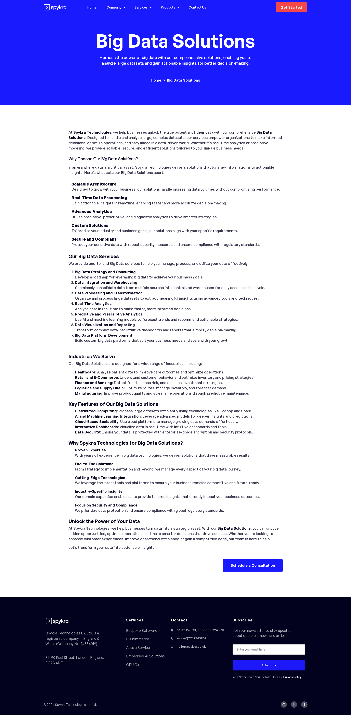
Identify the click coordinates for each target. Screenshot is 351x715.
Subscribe (268, 665)
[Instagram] (284, 704)
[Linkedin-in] (294, 704)
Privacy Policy (292, 677)
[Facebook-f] (304, 704)
